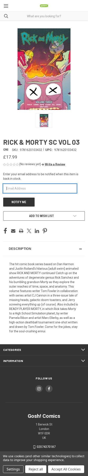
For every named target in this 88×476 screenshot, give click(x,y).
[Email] (13, 231)
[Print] (21, 231)
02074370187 (46, 447)
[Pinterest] (45, 231)
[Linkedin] (37, 231)
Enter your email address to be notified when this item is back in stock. (40, 176)
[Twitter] (29, 231)
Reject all (36, 469)
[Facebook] (5, 231)
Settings (13, 469)
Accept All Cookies (66, 469)
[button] (53, 164)
